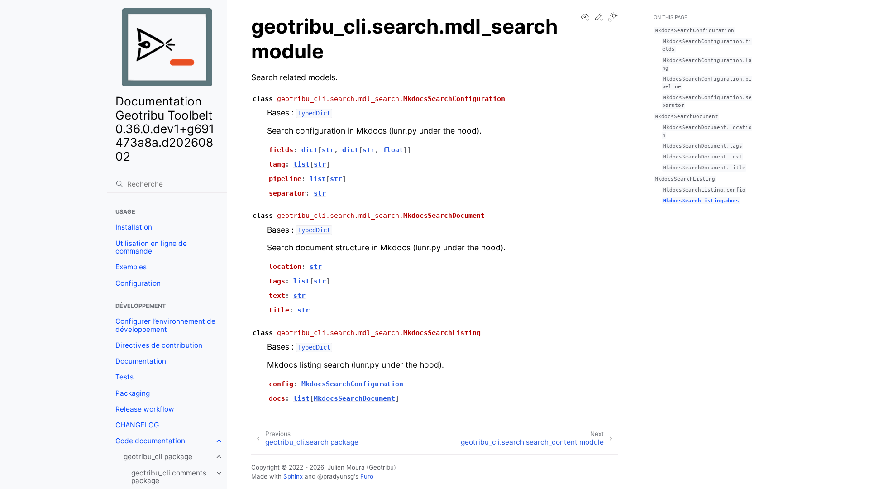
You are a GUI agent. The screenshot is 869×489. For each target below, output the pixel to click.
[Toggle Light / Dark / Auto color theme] (613, 18)
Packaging (132, 393)
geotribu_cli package (158, 456)
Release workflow (144, 409)
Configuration (138, 283)
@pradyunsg (335, 476)
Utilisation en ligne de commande (151, 247)
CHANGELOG (137, 425)
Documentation (140, 361)
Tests (124, 377)
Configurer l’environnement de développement (165, 325)
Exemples (131, 267)
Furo (366, 476)
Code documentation (150, 440)
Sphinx (293, 476)
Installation (133, 227)
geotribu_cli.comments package (168, 477)
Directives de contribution (158, 345)
